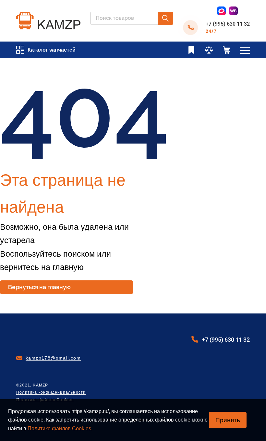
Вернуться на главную (39, 287)
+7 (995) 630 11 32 (228, 24)
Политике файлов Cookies (59, 428)
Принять (227, 420)
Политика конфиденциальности (51, 392)
